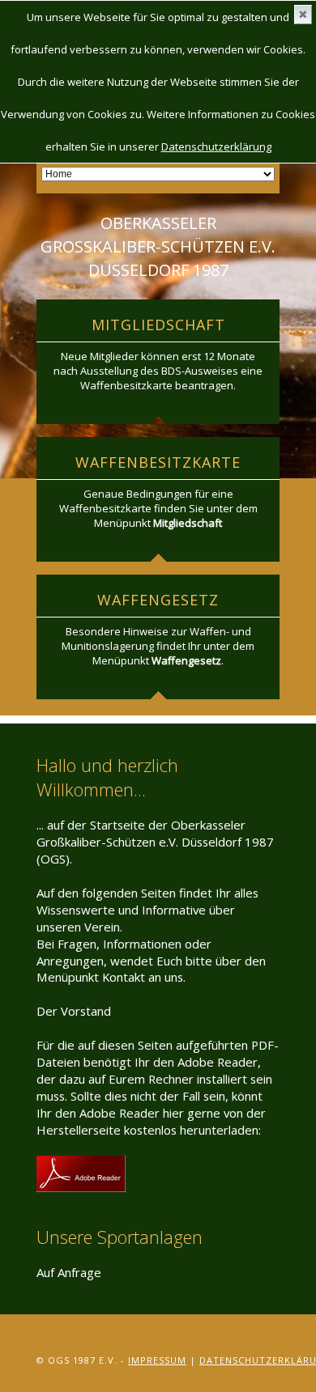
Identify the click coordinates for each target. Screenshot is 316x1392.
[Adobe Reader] (81, 1164)
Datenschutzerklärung (216, 146)
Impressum (157, 1360)
